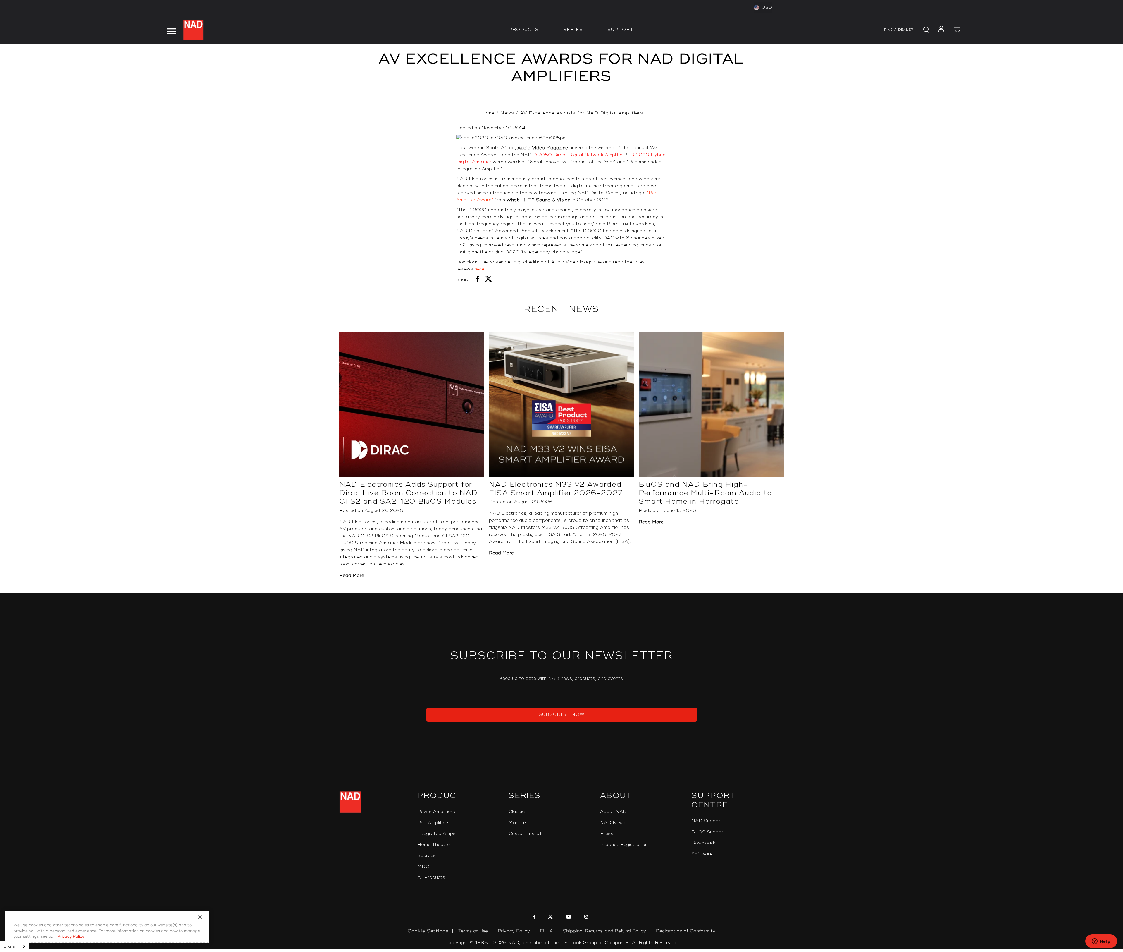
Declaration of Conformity (685, 931)
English (10, 946)
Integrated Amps (436, 833)
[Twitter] (550, 917)
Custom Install (525, 833)
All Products (431, 877)
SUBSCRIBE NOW (562, 714)
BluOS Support (708, 832)
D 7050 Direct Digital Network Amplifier (578, 155)
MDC (423, 866)
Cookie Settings (428, 931)
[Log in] (939, 30)
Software (701, 854)
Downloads (703, 843)
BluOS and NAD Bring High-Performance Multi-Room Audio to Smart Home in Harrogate (705, 493)
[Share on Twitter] (488, 280)
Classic (517, 811)
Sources (426, 855)
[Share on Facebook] (477, 280)
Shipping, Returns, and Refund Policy (604, 931)
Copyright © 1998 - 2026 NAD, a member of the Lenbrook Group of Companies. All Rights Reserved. (561, 943)
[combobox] (14, 946)
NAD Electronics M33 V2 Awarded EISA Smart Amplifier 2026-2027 (556, 488)
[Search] (925, 30)
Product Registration (624, 845)
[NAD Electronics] (193, 30)
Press (606, 833)
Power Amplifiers (436, 811)
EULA (546, 931)
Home (487, 113)
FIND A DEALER (898, 30)
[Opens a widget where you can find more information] (1101, 941)
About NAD (613, 811)
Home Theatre (433, 845)
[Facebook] (533, 917)
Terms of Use (473, 931)
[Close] (200, 917)
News (507, 113)
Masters (518, 823)
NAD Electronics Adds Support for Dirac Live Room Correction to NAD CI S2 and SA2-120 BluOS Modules (408, 493)
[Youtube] (567, 917)
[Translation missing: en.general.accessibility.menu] (171, 30)
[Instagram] (585, 917)
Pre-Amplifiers (433, 823)
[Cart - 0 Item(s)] (957, 30)
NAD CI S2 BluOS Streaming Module (389, 536)
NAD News (612, 823)
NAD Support (706, 821)
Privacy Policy (514, 931)
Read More (351, 575)
